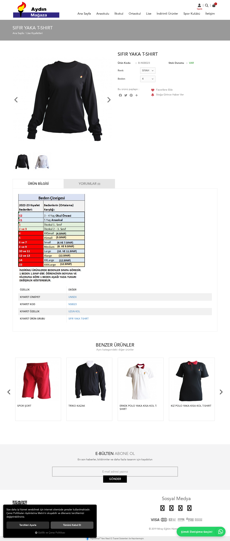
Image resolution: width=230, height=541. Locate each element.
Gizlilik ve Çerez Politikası (51, 532)
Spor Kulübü (191, 13)
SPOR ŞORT (24, 405)
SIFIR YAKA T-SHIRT (78, 318)
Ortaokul (135, 13)
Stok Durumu (176, 62)
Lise (148, 13)
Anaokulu (102, 13)
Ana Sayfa (84, 13)
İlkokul (118, 13)
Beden (121, 78)
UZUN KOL (74, 311)
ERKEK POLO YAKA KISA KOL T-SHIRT (138, 407)
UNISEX (72, 297)
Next (221, 392)
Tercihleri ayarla (27, 525)
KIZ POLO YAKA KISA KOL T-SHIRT (191, 405)
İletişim (210, 13)
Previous (9, 392)
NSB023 (72, 304)
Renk (121, 70)
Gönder (115, 479)
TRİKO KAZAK (76, 405)
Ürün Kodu (124, 62)
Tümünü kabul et (72, 525)
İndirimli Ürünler (167, 13)
